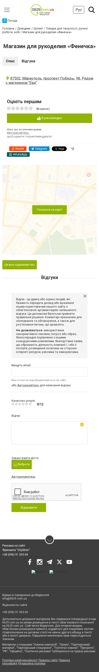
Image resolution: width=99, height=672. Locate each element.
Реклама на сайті (13, 545)
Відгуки (28, 61)
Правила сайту (48, 660)
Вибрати (23, 464)
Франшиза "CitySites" (16, 550)
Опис (10, 61)
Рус (79, 10)
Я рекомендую (51, 118)
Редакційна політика (31, 663)
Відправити (29, 507)
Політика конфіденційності (20, 660)
